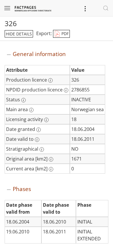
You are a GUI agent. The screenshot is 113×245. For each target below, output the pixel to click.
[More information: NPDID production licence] (66, 90)
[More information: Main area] (31, 110)
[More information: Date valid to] (37, 139)
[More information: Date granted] (38, 129)
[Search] (106, 8)
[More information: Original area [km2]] (51, 159)
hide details (19, 34)
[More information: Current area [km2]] (51, 169)
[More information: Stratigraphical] (41, 149)
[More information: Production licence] (50, 80)
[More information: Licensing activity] (46, 120)
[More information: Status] (23, 100)
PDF (64, 33)
